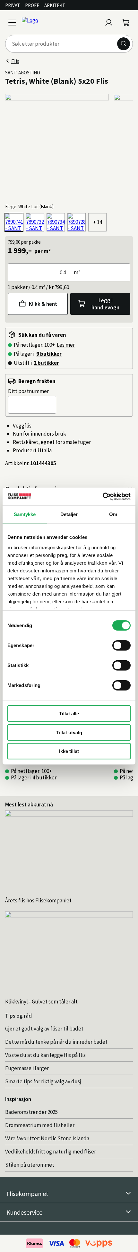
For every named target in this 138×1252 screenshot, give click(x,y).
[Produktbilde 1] (57, 146)
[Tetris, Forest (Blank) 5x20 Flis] (35, 222)
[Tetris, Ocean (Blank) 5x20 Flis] (56, 222)
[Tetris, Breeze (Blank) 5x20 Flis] (76, 222)
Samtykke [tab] (25, 514)
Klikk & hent (43, 303)
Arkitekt (54, 5)
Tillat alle (69, 713)
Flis (15, 61)
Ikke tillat (69, 751)
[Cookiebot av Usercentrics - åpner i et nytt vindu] (102, 496)
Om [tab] (113, 514)
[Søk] (123, 43)
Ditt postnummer (28, 391)
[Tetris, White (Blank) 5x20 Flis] (14, 222)
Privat (12, 5)
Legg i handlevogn (105, 304)
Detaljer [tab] (69, 514)
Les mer (66, 344)
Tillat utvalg (69, 732)
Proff (32, 5)
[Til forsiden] (60, 22)
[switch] (121, 645)
